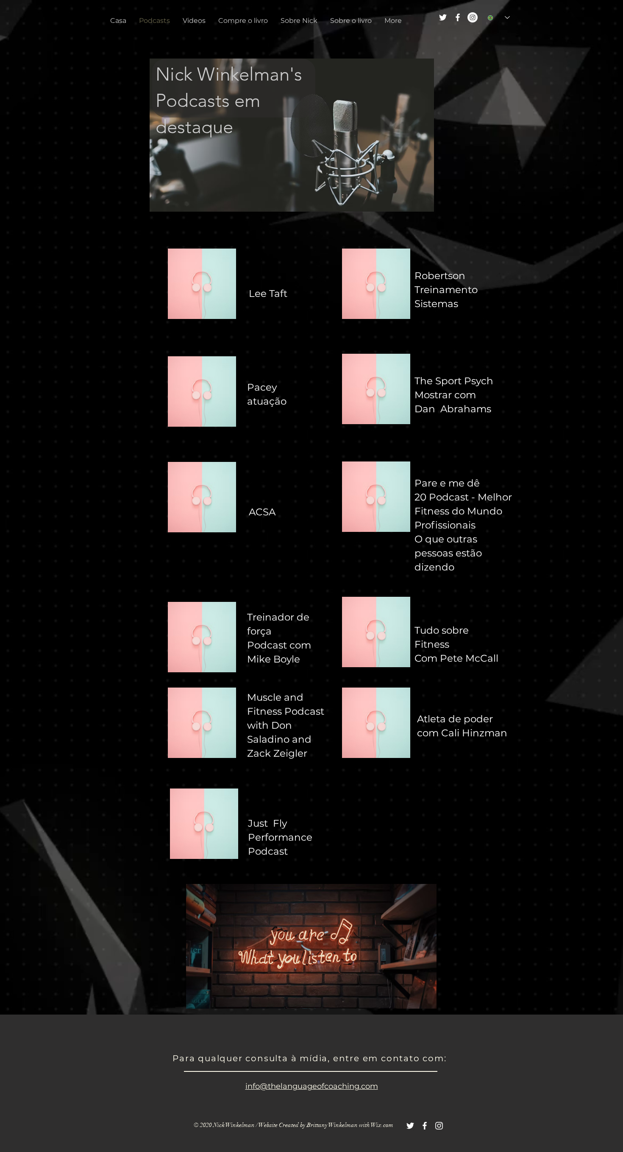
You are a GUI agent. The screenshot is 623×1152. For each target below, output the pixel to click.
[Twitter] (443, 17)
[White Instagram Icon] (439, 1126)
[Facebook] (458, 17)
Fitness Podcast (285, 711)
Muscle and (275, 697)
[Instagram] (472, 17)
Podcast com (279, 645)
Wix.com (382, 1125)
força (259, 631)
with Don (269, 725)
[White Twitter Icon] (410, 1126)
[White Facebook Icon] (425, 1126)
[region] (202, 284)
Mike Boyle (273, 659)
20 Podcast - (444, 497)
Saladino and (279, 739)
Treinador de (278, 617)
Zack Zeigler (277, 753)
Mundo (484, 511)
